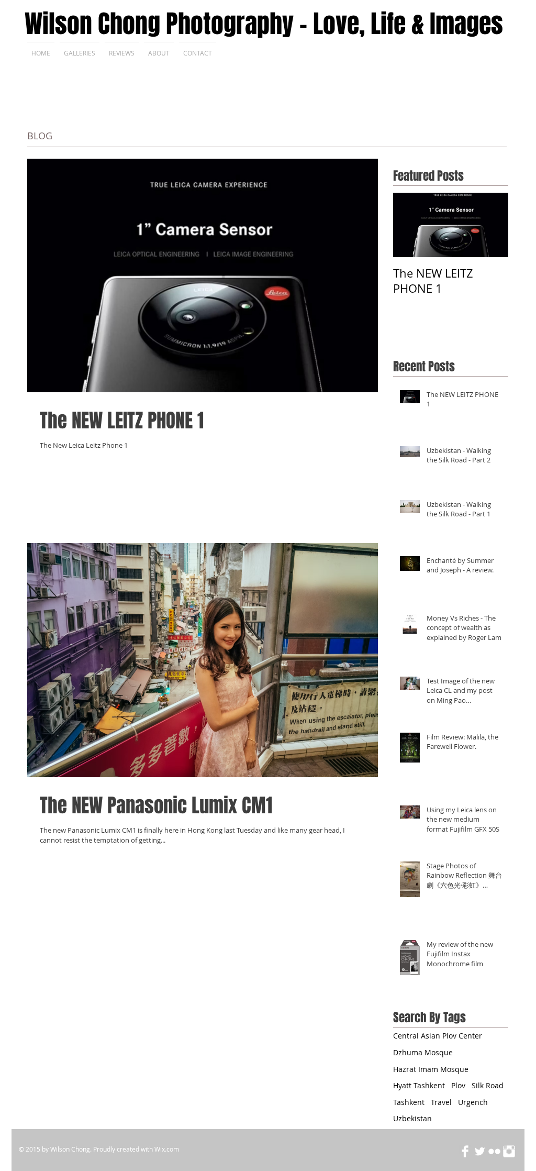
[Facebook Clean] (465, 1151)
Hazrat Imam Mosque (430, 1069)
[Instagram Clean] (509, 1151)
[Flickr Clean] (494, 1151)
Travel (441, 1102)
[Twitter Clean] (480, 1151)
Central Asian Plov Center (437, 1036)
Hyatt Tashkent (419, 1085)
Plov (458, 1085)
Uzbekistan (412, 1118)
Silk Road (488, 1085)
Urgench (473, 1102)
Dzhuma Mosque (423, 1052)
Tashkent (409, 1102)
